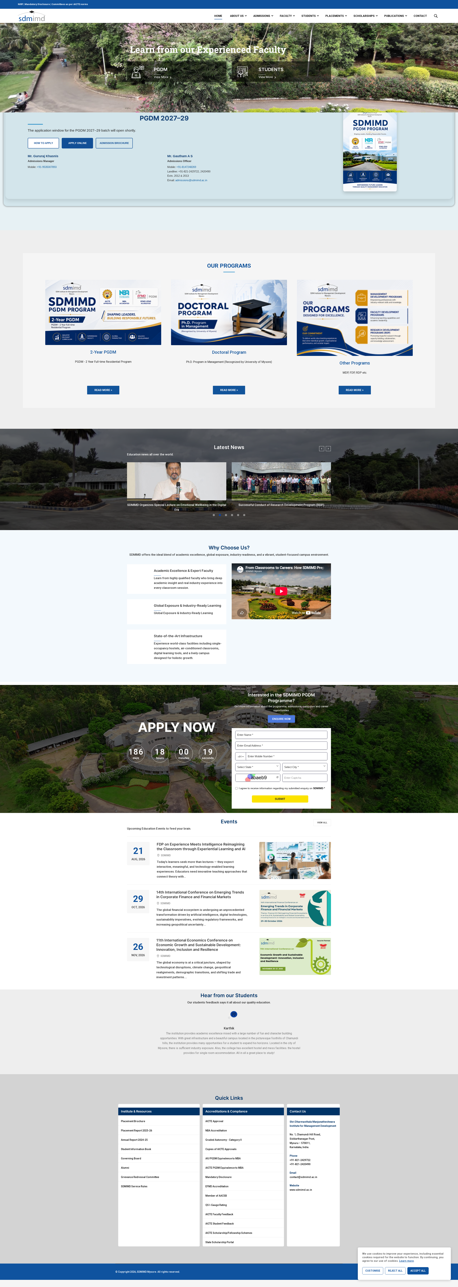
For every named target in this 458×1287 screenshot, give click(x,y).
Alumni (125, 1167)
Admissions (261, 16)
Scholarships (364, 16)
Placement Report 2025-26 (136, 1130)
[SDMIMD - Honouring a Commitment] (32, 16)
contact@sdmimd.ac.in (303, 1177)
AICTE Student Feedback (219, 1223)
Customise (372, 1270)
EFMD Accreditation (216, 1186)
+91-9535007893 (47, 166)
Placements (334, 16)
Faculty (286, 16)
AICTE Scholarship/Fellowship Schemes (228, 1233)
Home (218, 16)
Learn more (406, 1260)
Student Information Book (136, 1149)
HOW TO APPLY (43, 143)
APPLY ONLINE (77, 143)
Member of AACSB (216, 1195)
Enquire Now (281, 719)
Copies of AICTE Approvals (221, 1149)
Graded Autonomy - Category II (223, 1139)
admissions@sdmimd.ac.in (191, 180)
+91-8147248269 (186, 166)
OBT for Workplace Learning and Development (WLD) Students (281, 505)
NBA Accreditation (216, 1130)
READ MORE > (103, 390)
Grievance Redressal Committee (140, 1177)
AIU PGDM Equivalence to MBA (223, 1158)
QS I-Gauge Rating (216, 1205)
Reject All (395, 1270)
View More (161, 77)
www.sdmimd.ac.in (301, 1189)
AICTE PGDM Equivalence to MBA (224, 1167)
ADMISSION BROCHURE (114, 143)
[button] (214, 515)
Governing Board (131, 1158)
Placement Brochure (133, 1121)
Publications (394, 16)
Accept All (418, 1270)
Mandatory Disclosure (37, 4)
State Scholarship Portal (219, 1242)
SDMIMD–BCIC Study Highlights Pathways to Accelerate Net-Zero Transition (177, 507)
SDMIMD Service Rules (134, 1186)
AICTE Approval (214, 1121)
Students (308, 16)
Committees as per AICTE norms (70, 4)
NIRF (21, 4)
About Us (237, 16)
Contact (420, 16)
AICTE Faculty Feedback (219, 1214)
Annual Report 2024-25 (134, 1139)
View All (322, 822)
